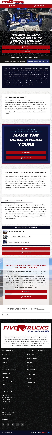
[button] (49, 2)
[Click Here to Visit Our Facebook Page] (3, 424)
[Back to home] (13, 2)
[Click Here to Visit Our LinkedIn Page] (13, 424)
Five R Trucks (6, 395)
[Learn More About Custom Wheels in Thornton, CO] (26, 231)
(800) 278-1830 (6, 401)
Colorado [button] (5, 315)
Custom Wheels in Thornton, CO (32, 57)
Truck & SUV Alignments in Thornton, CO (38, 61)
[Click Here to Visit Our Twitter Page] (22, 424)
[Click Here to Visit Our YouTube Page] (17, 424)
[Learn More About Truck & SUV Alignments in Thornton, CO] (26, 242)
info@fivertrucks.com (7, 403)
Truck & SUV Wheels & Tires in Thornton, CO (14, 61)
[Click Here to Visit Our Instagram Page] (8, 424)
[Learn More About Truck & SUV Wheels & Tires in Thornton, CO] (26, 237)
